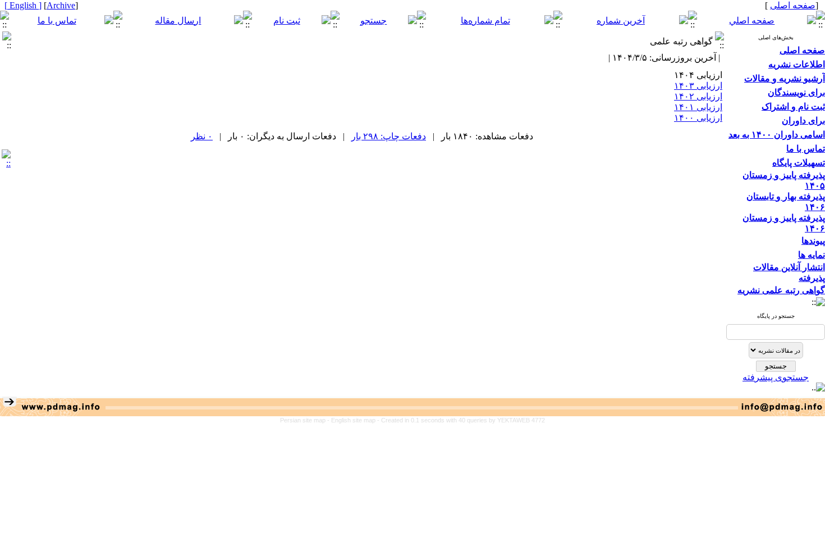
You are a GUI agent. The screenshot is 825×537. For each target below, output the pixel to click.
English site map (354, 420)
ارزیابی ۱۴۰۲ (698, 96)
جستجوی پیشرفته (775, 377)
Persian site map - (305, 420)
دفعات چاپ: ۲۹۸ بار (388, 136)
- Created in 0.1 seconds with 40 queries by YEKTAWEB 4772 (461, 420)
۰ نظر (202, 136)
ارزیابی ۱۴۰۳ (698, 85)
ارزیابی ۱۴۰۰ (698, 117)
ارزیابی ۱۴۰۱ (698, 107)
